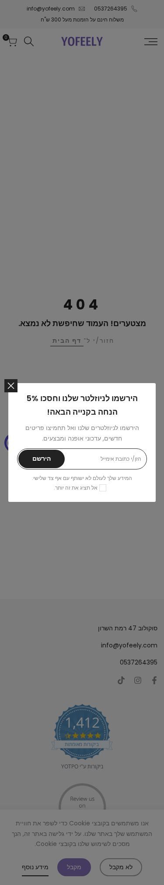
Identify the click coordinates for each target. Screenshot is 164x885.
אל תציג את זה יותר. (76, 487)
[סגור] (10, 385)
